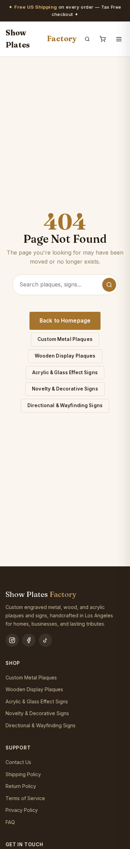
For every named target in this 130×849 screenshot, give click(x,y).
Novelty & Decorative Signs (65, 389)
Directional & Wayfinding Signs (65, 405)
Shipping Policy (23, 774)
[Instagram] (12, 640)
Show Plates (41, 39)
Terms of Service (25, 798)
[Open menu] (118, 39)
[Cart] (102, 39)
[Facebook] (28, 640)
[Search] (87, 39)
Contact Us (18, 762)
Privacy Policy (22, 810)
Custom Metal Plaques (65, 339)
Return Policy (21, 786)
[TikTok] (45, 640)
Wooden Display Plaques (65, 356)
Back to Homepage (65, 320)
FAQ (10, 822)
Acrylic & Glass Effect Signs (65, 372)
